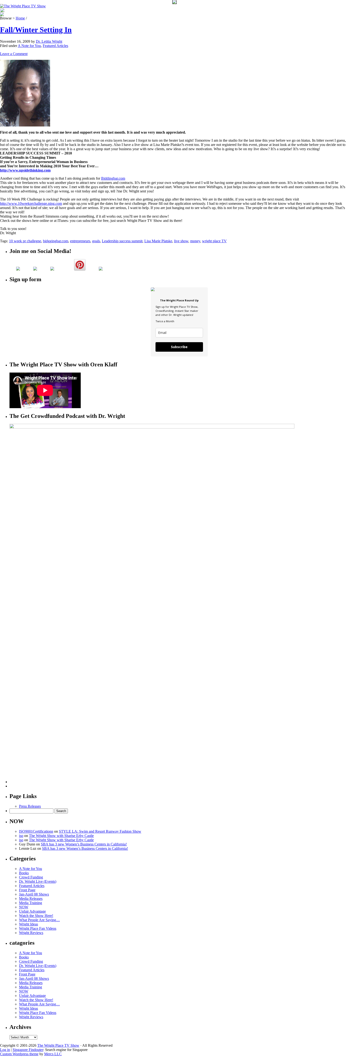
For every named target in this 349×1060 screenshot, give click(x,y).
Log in (5, 1050)
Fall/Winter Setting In (36, 29)
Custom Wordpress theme (19, 1054)
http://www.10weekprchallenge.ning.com (31, 203)
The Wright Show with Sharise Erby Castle (61, 836)
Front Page (27, 890)
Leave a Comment (14, 54)
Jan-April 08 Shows (34, 894)
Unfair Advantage (32, 911)
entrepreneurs (80, 241)
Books (24, 873)
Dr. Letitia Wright (49, 41)
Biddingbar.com (113, 178)
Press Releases (30, 806)
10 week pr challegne (25, 241)
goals (96, 241)
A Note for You (29, 46)
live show (181, 241)
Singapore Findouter (28, 1050)
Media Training (30, 903)
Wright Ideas (28, 924)
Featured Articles (55, 46)
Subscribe (179, 347)
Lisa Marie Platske (158, 241)
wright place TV (214, 241)
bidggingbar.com (55, 241)
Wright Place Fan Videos (37, 928)
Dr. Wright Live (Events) (37, 881)
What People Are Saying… (39, 920)
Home (20, 18)
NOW (23, 907)
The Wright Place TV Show (58, 1045)
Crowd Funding (31, 877)
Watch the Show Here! (36, 916)
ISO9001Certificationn (36, 831)
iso (21, 836)
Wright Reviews (31, 933)
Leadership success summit (122, 241)
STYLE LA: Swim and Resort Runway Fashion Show (100, 831)
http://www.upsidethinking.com (25, 170)
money (195, 241)
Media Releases (30, 899)
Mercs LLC (53, 1054)
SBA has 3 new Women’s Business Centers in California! (84, 844)
